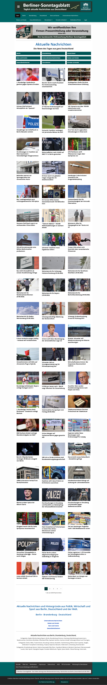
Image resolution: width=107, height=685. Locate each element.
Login (85, 20)
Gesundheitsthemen (35, 20)
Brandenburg (32, 15)
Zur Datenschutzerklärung (46, 682)
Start (17, 15)
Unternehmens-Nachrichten (70, 15)
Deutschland (43, 15)
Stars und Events (54, 15)
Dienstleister (48, 20)
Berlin (24, 15)
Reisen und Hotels (21, 20)
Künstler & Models (61, 20)
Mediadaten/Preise (75, 20)
